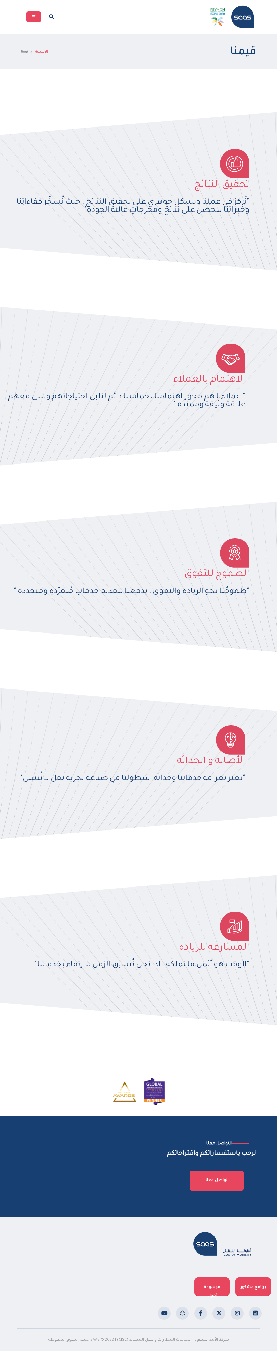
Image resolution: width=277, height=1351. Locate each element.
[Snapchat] (182, 1313)
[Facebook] (200, 1313)
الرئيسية (41, 52)
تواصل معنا (216, 1180)
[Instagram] (237, 1313)
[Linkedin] (255, 1313)
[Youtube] (164, 1313)
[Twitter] (218, 1313)
